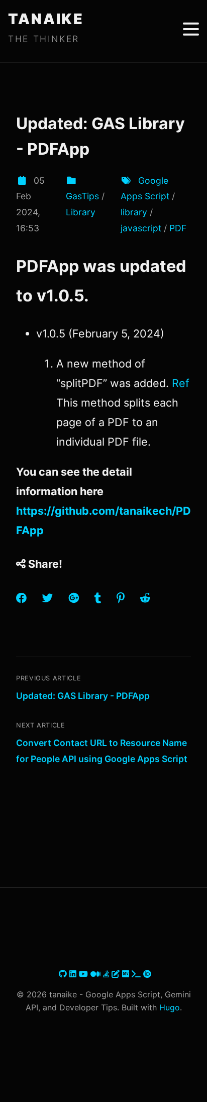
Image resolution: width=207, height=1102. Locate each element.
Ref (180, 383)
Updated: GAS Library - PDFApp (83, 695)
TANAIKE (46, 19)
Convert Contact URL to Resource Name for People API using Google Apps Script (101, 751)
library (134, 212)
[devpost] (137, 974)
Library (80, 212)
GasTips (82, 196)
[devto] (127, 974)
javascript (141, 228)
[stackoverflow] (107, 974)
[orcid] (147, 974)
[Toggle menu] (191, 29)
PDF (177, 228)
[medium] (96, 974)
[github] (64, 974)
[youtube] (84, 974)
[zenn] (117, 974)
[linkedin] (74, 974)
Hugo (169, 1007)
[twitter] (57, 974)
